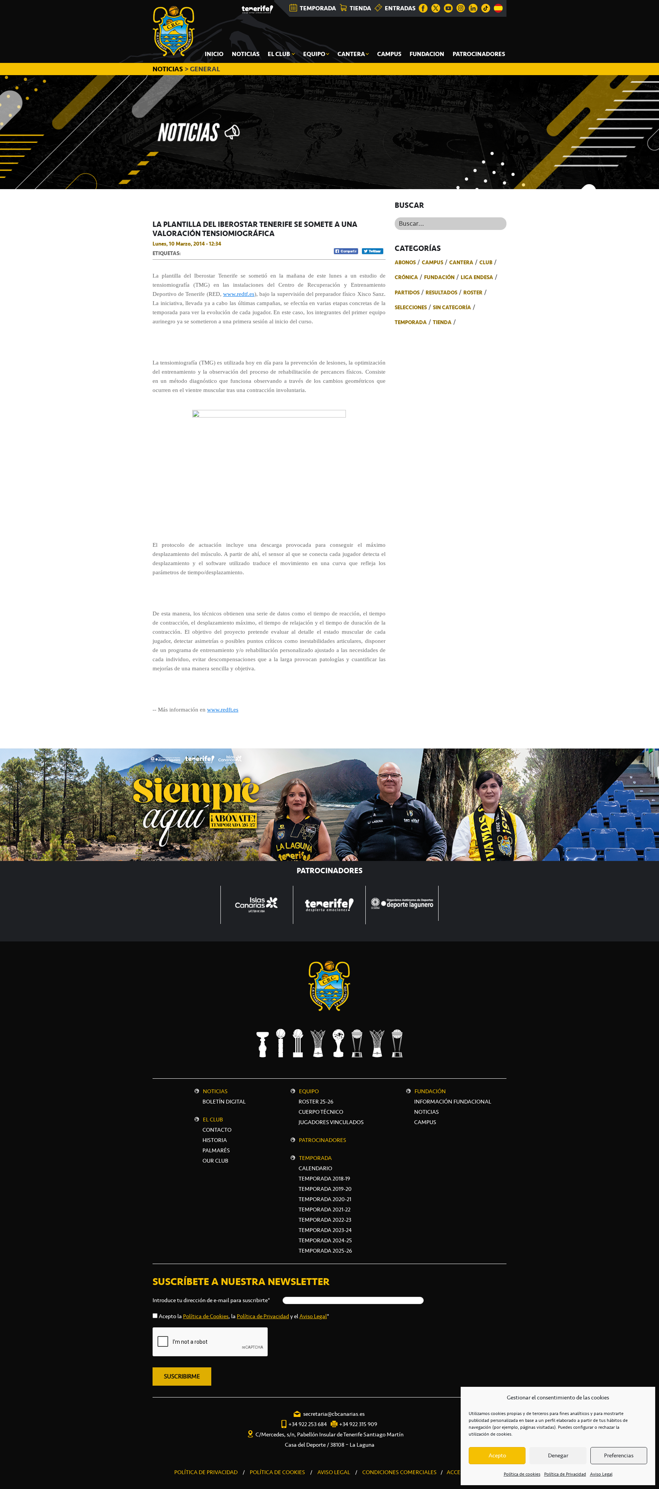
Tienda (442, 322)
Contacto (217, 1129)
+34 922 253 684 (307, 1424)
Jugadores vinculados (331, 1122)
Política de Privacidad (565, 1474)
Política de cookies (522, 1474)
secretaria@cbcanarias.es (334, 1413)
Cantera (461, 262)
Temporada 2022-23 (325, 1219)
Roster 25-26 (316, 1101)
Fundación (439, 277)
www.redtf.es (238, 294)
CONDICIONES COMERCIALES (399, 1472)
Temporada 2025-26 (325, 1250)
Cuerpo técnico (321, 1111)
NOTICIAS (169, 69)
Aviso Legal (601, 1474)
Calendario (315, 1168)
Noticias (215, 1091)
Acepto (497, 1455)
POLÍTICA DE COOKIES (277, 1472)
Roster (472, 292)
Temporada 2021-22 (324, 1209)
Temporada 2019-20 (325, 1188)
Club (485, 262)
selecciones (411, 307)
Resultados (441, 292)
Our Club (215, 1160)
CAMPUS (425, 1122)
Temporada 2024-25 (325, 1240)
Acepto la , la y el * (244, 1316)
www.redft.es (222, 710)
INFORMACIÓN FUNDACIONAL (452, 1101)
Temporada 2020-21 (325, 1199)
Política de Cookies (205, 1316)
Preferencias (618, 1455)
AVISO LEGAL (333, 1472)
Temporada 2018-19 (324, 1178)
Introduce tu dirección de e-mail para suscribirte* (211, 1300)
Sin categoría (452, 307)
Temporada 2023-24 (325, 1230)
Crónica (406, 277)
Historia (215, 1140)
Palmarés (216, 1150)
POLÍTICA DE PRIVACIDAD (206, 1472)
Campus (432, 262)
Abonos (405, 262)
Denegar (558, 1455)
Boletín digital (224, 1101)
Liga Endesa (477, 277)
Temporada (411, 322)
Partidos (407, 292)
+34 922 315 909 (358, 1424)
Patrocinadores (322, 1140)
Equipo (309, 1091)
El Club (213, 1119)
